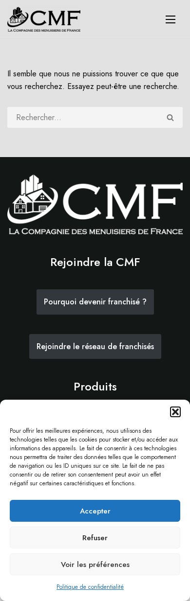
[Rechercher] (171, 117)
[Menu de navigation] (170, 19)
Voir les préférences (95, 564)
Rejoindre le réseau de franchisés (95, 346)
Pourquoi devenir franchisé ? (95, 301)
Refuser (95, 537)
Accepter (95, 511)
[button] (175, 412)
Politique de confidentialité (90, 587)
